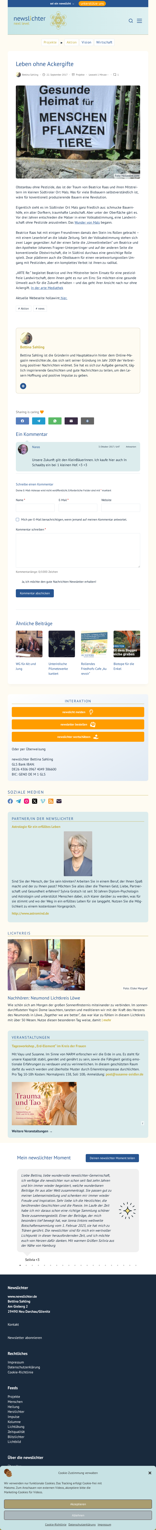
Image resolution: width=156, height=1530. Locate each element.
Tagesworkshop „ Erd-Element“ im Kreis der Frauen (49, 1046)
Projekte (50, 42)
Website (106, 500)
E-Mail (64, 500)
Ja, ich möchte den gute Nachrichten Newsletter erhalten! (58, 582)
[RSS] (50, 801)
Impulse (14, 1416)
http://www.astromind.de (30, 913)
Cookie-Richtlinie (55, 1524)
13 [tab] (93, 1265)
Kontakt (13, 1324)
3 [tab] (32, 1265)
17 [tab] (118, 1265)
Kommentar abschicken (35, 593)
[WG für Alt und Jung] (29, 644)
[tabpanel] (78, 1231)
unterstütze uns (92, 3)
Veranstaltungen (31, 1037)
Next (142, 1231)
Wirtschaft (104, 42)
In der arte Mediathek (47, 288)
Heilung (13, 1406)
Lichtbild (14, 1441)
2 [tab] (26, 1265)
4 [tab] (38, 1265)
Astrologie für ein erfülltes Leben (36, 827)
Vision (86, 42)
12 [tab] (87, 1265)
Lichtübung (16, 1426)
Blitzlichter (16, 1437)
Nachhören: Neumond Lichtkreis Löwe (44, 998)
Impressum (104, 1524)
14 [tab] (99, 1265)
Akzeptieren (78, 1504)
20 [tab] (136, 1265)
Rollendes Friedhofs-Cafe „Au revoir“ (94, 669)
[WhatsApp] (55, 420)
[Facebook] (22, 420)
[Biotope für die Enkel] (127, 644)
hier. (63, 298)
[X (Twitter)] (34, 801)
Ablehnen (78, 1515)
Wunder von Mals (87, 222)
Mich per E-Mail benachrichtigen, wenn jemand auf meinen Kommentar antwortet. (74, 519)
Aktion (72, 42)
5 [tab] (44, 1265)
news (40, 308)
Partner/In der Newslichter (43, 818)
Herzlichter (16, 1411)
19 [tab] (130, 1265)
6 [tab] (51, 1265)
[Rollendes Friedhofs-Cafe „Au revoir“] (94, 644)
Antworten (131, 446)
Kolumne (14, 1422)
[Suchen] (131, 21)
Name (20, 500)
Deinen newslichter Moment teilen (112, 1193)
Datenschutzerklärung (82, 1524)
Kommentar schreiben (31, 529)
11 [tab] (81, 1265)
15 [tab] (105, 1265)
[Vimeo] (42, 801)
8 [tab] (63, 1265)
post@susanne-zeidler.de (124, 1074)
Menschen (15, 1401)
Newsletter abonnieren (25, 1337)
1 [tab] (20, 1265)
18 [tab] (124, 1265)
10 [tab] (75, 1265)
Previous (14, 1231)
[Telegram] (38, 420)
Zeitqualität (16, 1431)
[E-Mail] (71, 420)
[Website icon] (23, 386)
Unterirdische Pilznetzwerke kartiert (58, 669)
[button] (150, 1473)
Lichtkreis (19, 933)
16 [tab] (111, 1265)
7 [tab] (57, 1265)
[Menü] (139, 20)
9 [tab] (69, 1265)
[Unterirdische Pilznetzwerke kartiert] (62, 644)
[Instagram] (26, 801)
